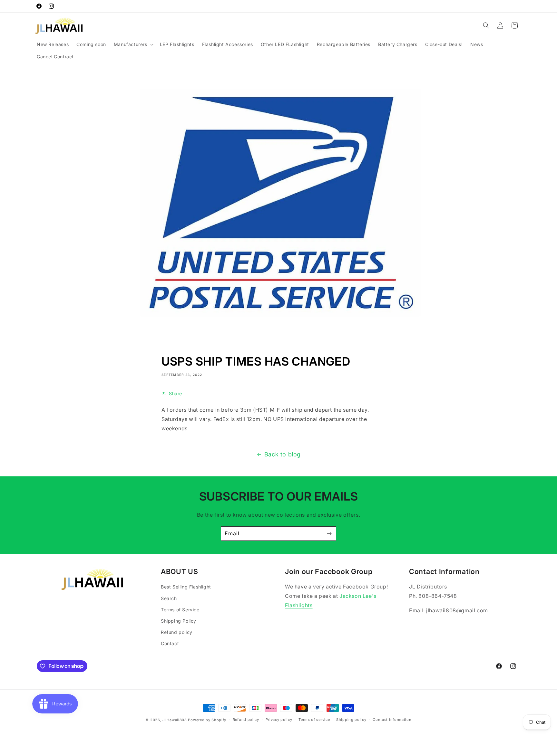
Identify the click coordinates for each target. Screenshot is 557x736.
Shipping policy (351, 719)
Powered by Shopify (207, 720)
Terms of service (314, 719)
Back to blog (282, 454)
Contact (170, 643)
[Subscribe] (329, 533)
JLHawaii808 (174, 720)
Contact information (392, 719)
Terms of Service (180, 609)
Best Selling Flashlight (186, 586)
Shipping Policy (178, 621)
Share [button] (175, 393)
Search (169, 598)
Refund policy (176, 632)
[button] (133, 44)
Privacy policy (279, 719)
